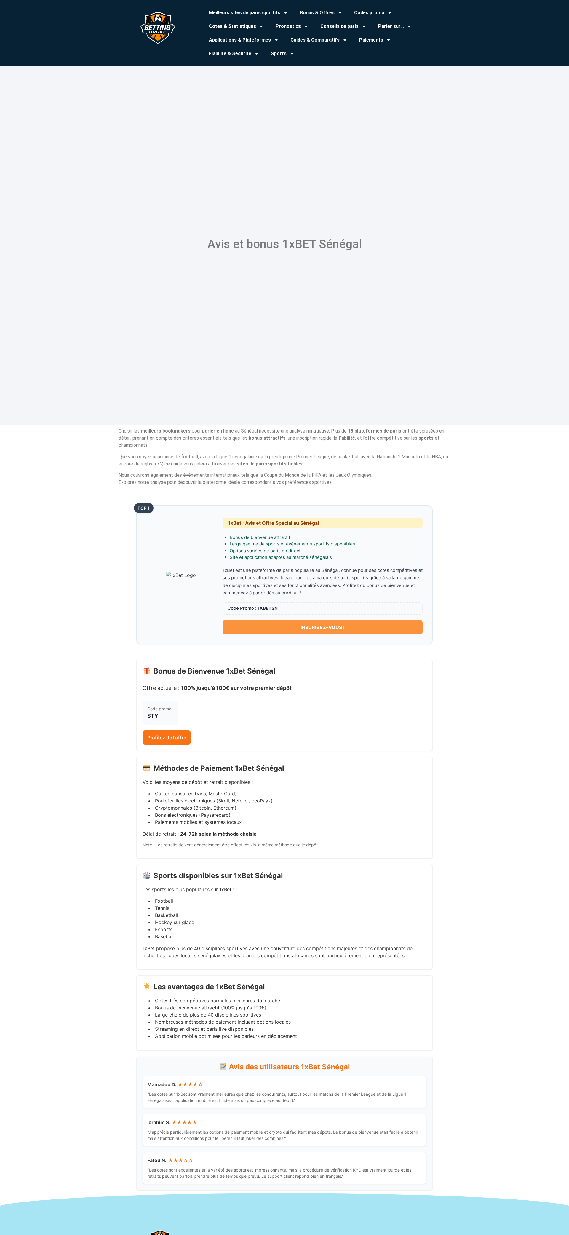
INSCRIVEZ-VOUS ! (323, 627)
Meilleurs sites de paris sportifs (244, 12)
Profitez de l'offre (166, 738)
